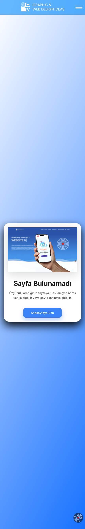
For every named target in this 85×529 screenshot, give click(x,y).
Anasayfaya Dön (42, 313)
